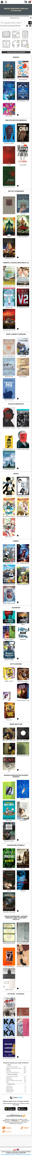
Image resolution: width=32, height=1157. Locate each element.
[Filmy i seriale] (6, 47)
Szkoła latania (9, 1077)
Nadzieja (8, 1069)
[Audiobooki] (16, 38)
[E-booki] (25, 38)
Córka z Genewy (9, 1087)
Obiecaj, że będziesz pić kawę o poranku (14, 1080)
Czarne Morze (9, 1086)
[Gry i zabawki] (25, 47)
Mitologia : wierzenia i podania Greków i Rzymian (15, 1068)
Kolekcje (18, 25)
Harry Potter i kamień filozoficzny (12, 1072)
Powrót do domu (9, 1079)
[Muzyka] (16, 47)
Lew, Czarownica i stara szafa (12, 1066)
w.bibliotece (15, 1120)
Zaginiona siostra (9, 1091)
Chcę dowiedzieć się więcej (8, 1154)
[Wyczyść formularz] (27, 26)
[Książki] (6, 38)
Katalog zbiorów (14, 18)
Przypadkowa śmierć (10, 1090)
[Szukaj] (30, 22)
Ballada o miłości (9, 1088)
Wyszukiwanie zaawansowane (8, 25)
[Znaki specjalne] (30, 26)
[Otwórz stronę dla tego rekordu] (9, 70)
